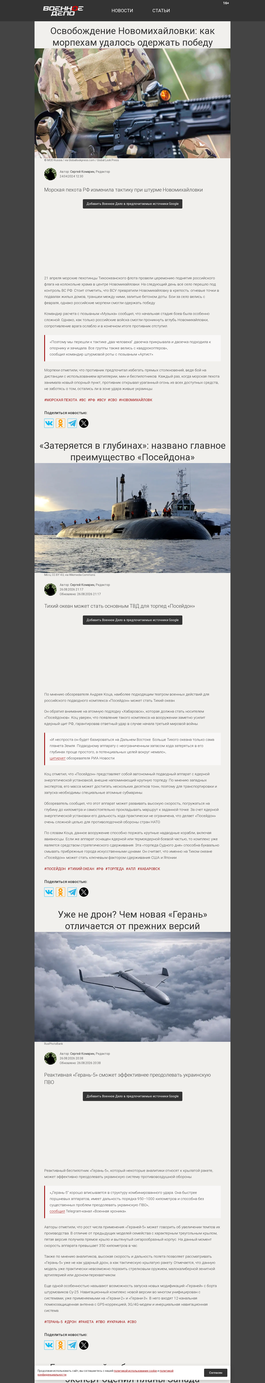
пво (101, 1322)
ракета (87, 1322)
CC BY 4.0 (58, 574)
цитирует (58, 758)
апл (132, 869)
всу (102, 400)
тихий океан (82, 869)
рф (92, 400)
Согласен (215, 1372)
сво (113, 400)
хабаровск (150, 869)
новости (122, 10)
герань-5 (54, 1322)
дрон (71, 1322)
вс (83, 400)
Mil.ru (47, 574)
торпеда (116, 869)
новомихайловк (136, 400)
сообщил (57, 1211)
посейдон (56, 869)
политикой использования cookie (135, 1370)
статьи (161, 10)
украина (117, 1322)
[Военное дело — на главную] (63, 10)
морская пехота (62, 400)
